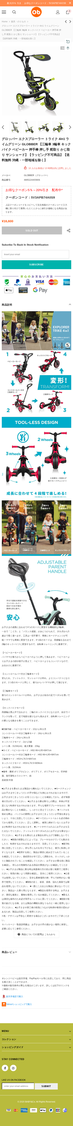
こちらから (49, 934)
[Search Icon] (14, 12)
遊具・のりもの (18, 21)
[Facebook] (5, 1068)
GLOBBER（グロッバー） (36, 175)
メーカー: (6, 175)
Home (5, 21)
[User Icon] (58, 12)
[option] (36, 81)
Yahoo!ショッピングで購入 (19, 1004)
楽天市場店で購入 (14, 996)
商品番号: (6, 180)
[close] (70, 3)
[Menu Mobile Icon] (4, 12)
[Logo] (36, 12)
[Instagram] (13, 1068)
